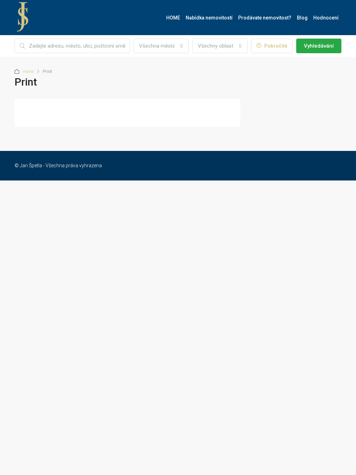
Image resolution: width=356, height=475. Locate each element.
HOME (173, 18)
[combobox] (161, 46)
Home (28, 71)
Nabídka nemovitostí (209, 18)
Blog (302, 18)
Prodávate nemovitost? (264, 18)
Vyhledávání (319, 46)
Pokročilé (275, 46)
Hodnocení (326, 18)
